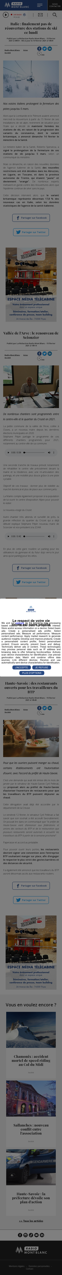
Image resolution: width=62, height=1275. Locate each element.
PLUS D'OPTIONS (31, 673)
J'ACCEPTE (21, 667)
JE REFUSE (41, 667)
